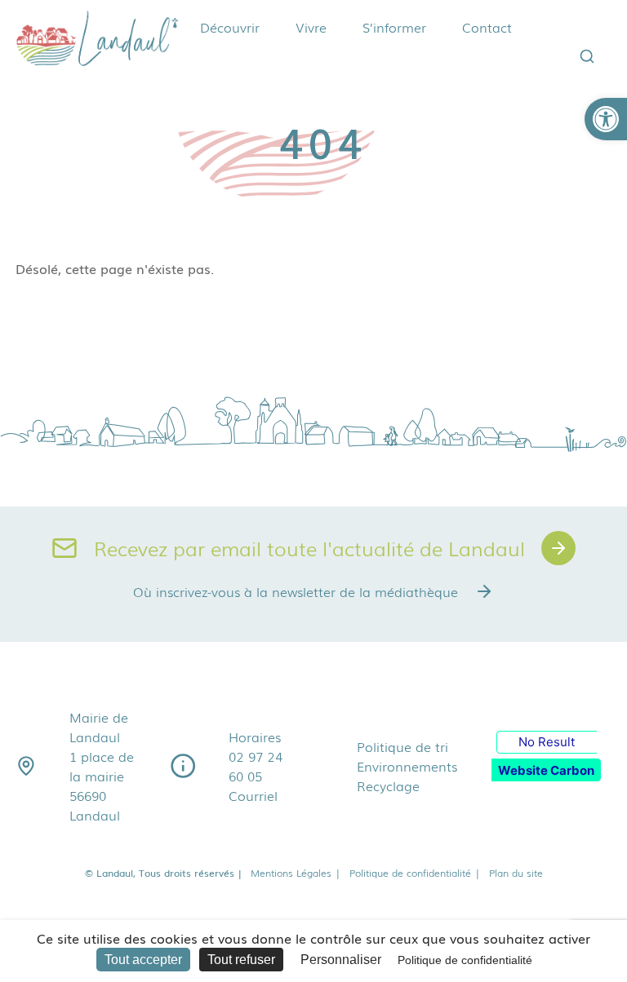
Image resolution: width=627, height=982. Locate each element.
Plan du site (516, 872)
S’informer (394, 27)
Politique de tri (402, 746)
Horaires (255, 736)
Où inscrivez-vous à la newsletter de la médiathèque (295, 591)
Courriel (253, 795)
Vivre (311, 27)
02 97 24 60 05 (255, 765)
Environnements (407, 766)
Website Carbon (546, 770)
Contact (487, 27)
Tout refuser (241, 960)
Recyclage (388, 785)
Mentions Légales (296, 872)
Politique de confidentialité (415, 872)
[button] (606, 119)
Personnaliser (340, 960)
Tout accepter (143, 960)
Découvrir (230, 27)
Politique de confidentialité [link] (465, 960)
